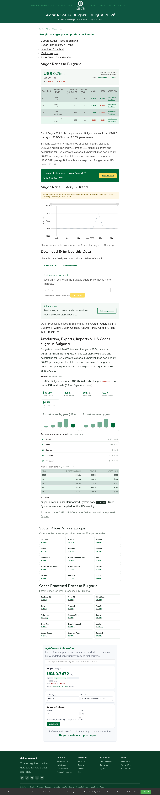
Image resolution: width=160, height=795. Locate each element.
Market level (84, 695)
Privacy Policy (126, 761)
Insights (35, 5)
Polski (102, 787)
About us (81, 761)
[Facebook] (32, 778)
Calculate (53, 724)
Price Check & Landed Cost (57, 57)
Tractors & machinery (64, 772)
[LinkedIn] (22, 778)
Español (64, 787)
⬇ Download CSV (50, 265)
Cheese (74, 327)
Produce (60, 5)
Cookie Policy (126, 769)
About (70, 5)
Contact (93, 5)
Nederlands (94, 787)
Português (56, 787)
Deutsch (48, 787)
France (49, 450)
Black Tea (53, 331)
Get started (104, 765)
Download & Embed (52, 49)
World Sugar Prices (73, 20)
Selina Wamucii (28, 758)
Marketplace (47, 5)
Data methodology (106, 761)
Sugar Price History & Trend (57, 44)
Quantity (50, 710)
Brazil (48, 439)
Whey (57, 327)
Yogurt (103, 323)
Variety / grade (52, 695)
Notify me (77, 295)
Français (40, 787)
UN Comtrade (75, 512)
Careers (81, 765)
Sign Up (111, 5)
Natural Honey (89, 327)
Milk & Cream (90, 323)
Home (62, 20)
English (121, 5)
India (48, 445)
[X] (27, 778)
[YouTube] (42, 778)
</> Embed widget (70, 265)
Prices (85, 20)
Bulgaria (92, 20)
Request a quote (108, 176)
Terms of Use (126, 765)
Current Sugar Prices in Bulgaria (59, 40)
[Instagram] (37, 778)
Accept (146, 792)
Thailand (49, 455)
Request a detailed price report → (80, 735)
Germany (50, 461)
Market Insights (49, 53)
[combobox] (80, 662)
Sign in (102, 769)
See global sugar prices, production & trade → (68, 34)
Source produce (62, 769)
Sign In (102, 5)
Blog (79, 772)
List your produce (107, 311)
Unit (82, 710)
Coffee (102, 327)
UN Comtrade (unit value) (107, 77)
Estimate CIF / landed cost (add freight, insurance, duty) (65, 720)
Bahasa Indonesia (82, 787)
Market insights (62, 761)
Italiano (71, 787)
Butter (65, 327)
